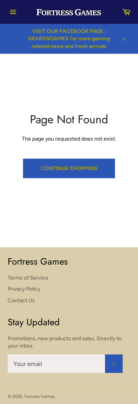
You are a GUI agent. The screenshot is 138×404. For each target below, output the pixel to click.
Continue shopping (69, 168)
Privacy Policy (24, 289)
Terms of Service (28, 278)
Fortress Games (39, 396)
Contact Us (21, 300)
